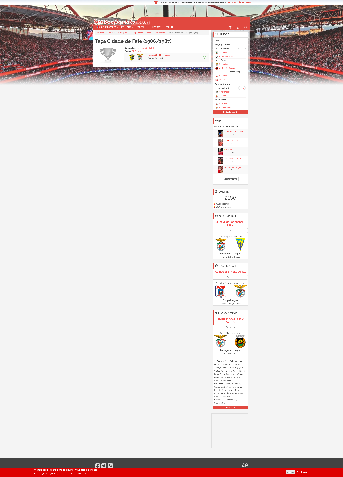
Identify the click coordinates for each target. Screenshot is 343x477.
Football (141, 27)
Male (110, 33)
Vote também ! (230, 179)
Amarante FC (225, 92)
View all (229, 408)
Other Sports (109, 27)
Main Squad (122, 33)
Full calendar (229, 112)
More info (82, 474)
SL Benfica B (224, 96)
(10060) (231, 327)
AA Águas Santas (226, 56)
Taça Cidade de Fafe (156, 33)
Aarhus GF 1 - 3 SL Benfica (230, 272)
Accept (290, 472)
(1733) (231, 277)
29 (245, 464)
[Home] (121, 18)
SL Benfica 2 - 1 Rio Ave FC (231, 320)
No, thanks (302, 472)
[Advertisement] (181, 21)
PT (122, 27)
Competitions (137, 33)
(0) (231, 231)
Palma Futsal (225, 107)
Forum (169, 27)
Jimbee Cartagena (227, 68)
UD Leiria (223, 80)
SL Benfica (136, 51)
